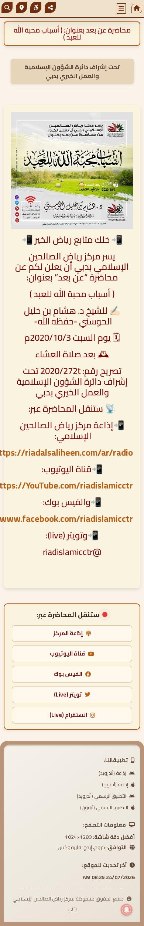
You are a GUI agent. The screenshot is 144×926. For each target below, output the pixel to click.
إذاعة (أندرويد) (113, 773)
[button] (121, 8)
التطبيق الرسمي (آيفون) (104, 807)
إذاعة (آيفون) (115, 784)
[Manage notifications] (127, 910)
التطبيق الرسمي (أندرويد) (102, 795)
